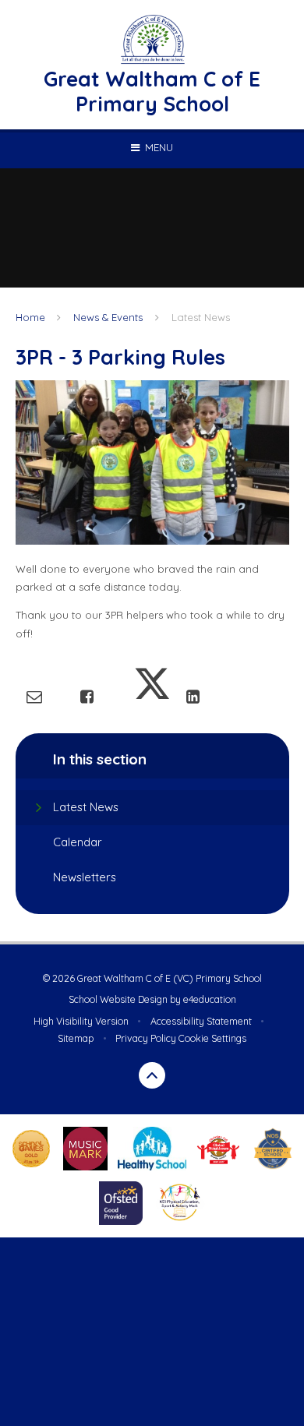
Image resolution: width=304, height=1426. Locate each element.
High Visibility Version (81, 1021)
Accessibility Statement (201, 1021)
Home (30, 317)
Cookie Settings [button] (212, 1038)
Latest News (200, 317)
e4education (209, 999)
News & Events (108, 317)
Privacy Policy (145, 1038)
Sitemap (76, 1038)
